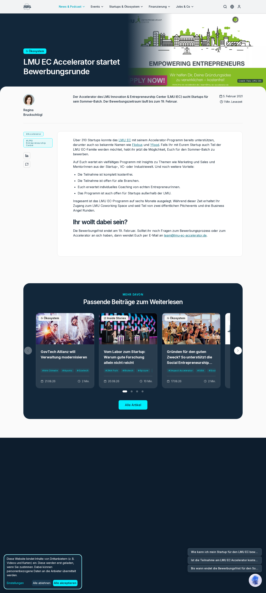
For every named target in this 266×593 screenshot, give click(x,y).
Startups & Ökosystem (124, 6)
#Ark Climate (50, 370)
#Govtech (82, 370)
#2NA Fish (111, 370)
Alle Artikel (133, 405)
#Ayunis (67, 370)
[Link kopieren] (26, 164)
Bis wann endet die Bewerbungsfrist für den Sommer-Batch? (226, 568)
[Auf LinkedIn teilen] (26, 155)
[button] (238, 351)
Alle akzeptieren (65, 583)
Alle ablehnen (41, 583)
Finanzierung (158, 6)
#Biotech (127, 370)
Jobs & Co (183, 6)
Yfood (154, 145)
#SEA (200, 370)
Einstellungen (15, 583)
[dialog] (43, 572)
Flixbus (137, 145)
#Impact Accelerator (180, 370)
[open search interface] (225, 6)
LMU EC (125, 140)
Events (95, 6)
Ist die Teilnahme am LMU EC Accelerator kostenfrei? (226, 560)
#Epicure (143, 370)
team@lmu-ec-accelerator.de (185, 235)
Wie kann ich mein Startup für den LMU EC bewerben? (226, 552)
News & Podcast (70, 6)
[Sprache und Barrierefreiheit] (232, 6)
